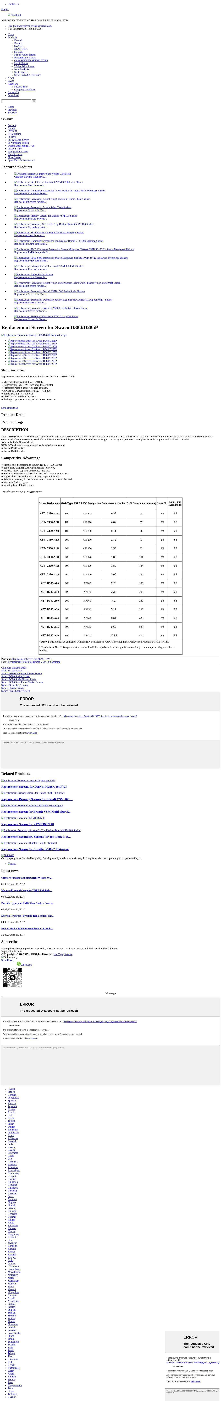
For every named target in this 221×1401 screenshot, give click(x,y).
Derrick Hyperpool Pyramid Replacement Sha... (27, 915)
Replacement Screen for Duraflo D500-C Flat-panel (35, 849)
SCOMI (18, 51)
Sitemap (68, 954)
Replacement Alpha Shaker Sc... (30, 277)
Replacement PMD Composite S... (32, 252)
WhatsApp (26, 964)
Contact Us (13, 92)
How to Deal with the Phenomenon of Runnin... (27, 928)
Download (13, 95)
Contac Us (13, 4)
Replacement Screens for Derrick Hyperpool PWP (34, 786)
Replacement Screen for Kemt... (30, 319)
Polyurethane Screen (24, 57)
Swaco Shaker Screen (12, 688)
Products (12, 37)
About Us (13, 83)
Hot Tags (58, 954)
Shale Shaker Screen (11, 670)
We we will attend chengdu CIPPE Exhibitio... (26, 890)
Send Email (7, 960)
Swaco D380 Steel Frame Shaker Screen (22, 682)
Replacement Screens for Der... (30, 294)
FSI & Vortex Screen (25, 54)
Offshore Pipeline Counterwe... (30, 176)
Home (11, 34)
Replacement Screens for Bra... (30, 201)
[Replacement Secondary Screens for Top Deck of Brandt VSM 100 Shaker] (41, 830)
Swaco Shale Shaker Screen (15, 691)
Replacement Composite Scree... (30, 193)
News (11, 78)
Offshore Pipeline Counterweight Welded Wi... (26, 877)
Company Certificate (24, 89)
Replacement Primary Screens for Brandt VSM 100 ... (37, 799)
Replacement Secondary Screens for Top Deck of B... (36, 836)
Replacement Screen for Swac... (30, 311)
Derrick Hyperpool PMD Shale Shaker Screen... (27, 903)
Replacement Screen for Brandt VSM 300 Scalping (34, 661)
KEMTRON (20, 48)
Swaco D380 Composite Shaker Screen (21, 673)
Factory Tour (21, 86)
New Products (21, 69)
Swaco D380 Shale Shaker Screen (18, 679)
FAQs (11, 80)
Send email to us (9, 407)
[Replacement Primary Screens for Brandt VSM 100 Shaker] (32, 793)
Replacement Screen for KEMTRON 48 (27, 824)
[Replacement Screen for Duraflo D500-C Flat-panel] (29, 843)
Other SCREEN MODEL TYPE (31, 60)
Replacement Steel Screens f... (29, 185)
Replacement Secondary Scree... (30, 227)
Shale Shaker (21, 72)
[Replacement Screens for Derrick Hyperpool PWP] (28, 780)
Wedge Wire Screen (24, 66)
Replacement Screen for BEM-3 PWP (31, 659)
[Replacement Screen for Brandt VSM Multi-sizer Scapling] (32, 805)
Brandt (17, 43)
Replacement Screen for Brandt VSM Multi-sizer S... (36, 811)
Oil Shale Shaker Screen (13, 667)
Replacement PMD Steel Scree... (31, 260)
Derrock (18, 40)
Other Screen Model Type (21, 145)
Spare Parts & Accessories (27, 75)
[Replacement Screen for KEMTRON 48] (23, 818)
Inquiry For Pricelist (11, 951)
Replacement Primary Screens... (30, 218)
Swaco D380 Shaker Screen (15, 676)
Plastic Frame (21, 63)
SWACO (18, 46)
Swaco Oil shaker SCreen (14, 685)
